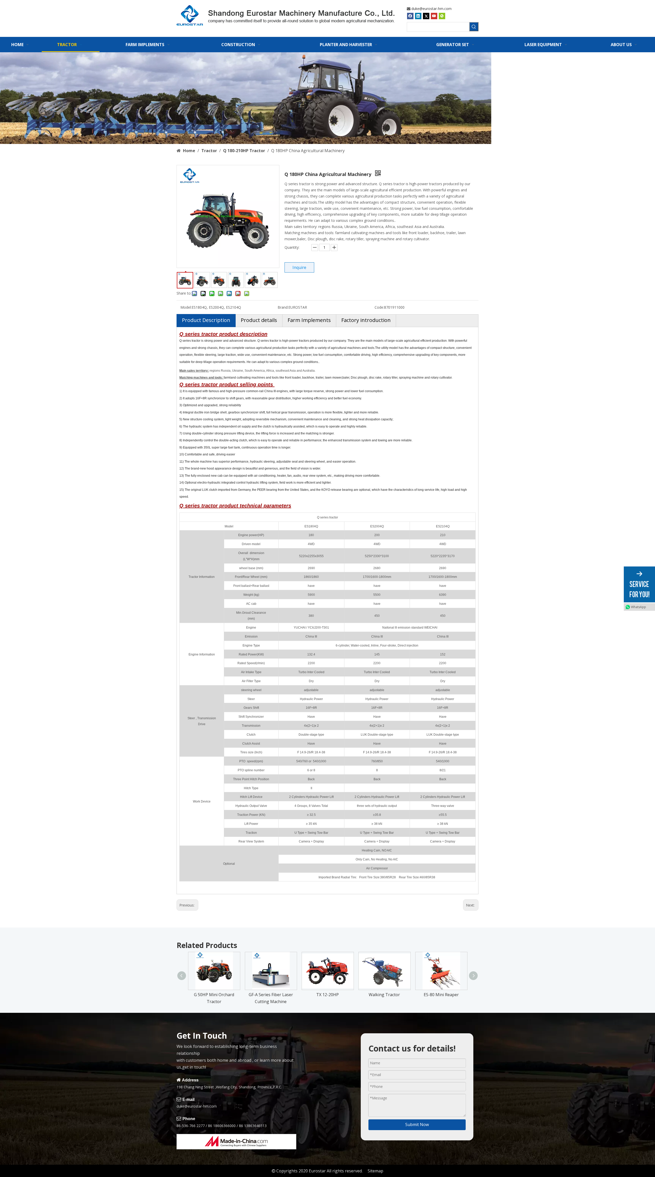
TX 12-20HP (327, 994)
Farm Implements (309, 320)
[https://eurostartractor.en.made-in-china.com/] (236, 1141)
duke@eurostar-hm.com (431, 8)
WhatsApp (638, 607)
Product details (259, 320)
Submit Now (417, 1124)
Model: (186, 307)
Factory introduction (366, 320)
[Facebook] (410, 16)
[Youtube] (434, 16)
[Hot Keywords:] (473, 26)
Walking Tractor (384, 994)
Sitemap (375, 1171)
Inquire (299, 267)
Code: (379, 307)
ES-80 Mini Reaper (441, 994)
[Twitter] (426, 16)
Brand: (283, 307)
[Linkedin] (418, 16)
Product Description (206, 320)
